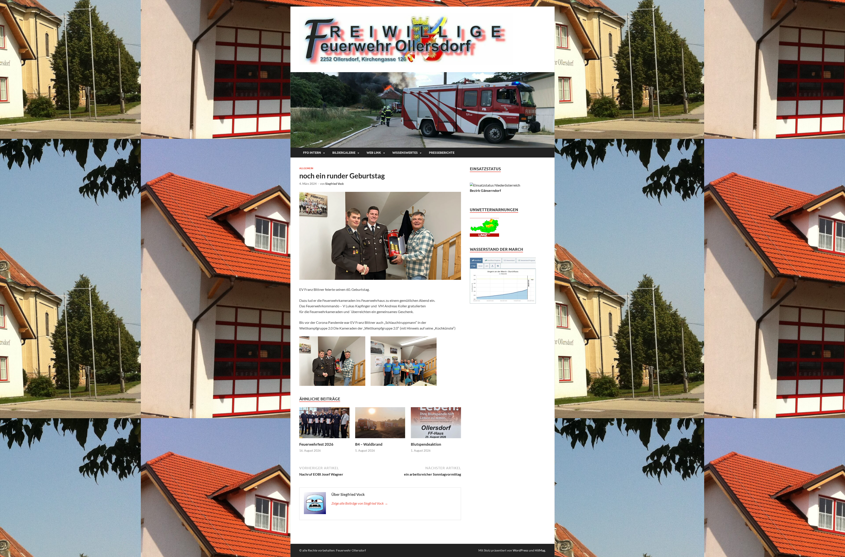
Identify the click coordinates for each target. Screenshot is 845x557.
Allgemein (306, 168)
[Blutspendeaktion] (436, 424)
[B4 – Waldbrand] (380, 424)
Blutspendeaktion (426, 444)
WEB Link (374, 152)
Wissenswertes (405, 152)
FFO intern (312, 152)
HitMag (540, 550)
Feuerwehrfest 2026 (316, 444)
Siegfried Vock (334, 183)
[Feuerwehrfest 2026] (324, 424)
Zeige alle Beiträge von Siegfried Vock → (359, 503)
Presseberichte (441, 152)
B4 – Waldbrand (368, 444)
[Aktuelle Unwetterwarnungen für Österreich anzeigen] (484, 235)
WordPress (520, 550)
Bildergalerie (343, 152)
